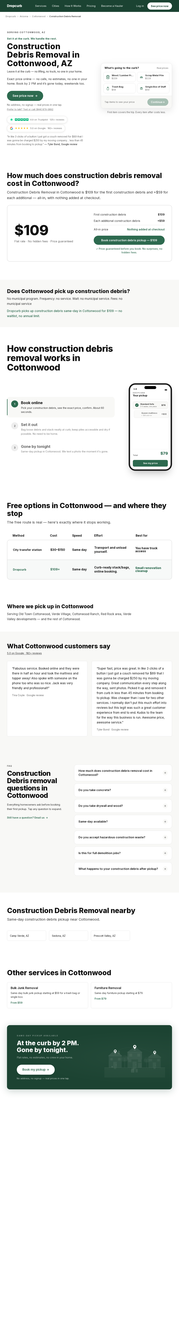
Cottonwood (38, 16)
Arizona (24, 16)
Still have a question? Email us (27, 817)
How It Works (73, 6)
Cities (55, 6)
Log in (140, 6)
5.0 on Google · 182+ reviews (24, 653)
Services (40, 6)
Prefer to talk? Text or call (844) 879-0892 (30, 109)
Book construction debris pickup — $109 (129, 240)
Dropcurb (11, 16)
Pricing (91, 6)
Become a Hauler (112, 6)
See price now (160, 6)
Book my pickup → (35, 1069)
